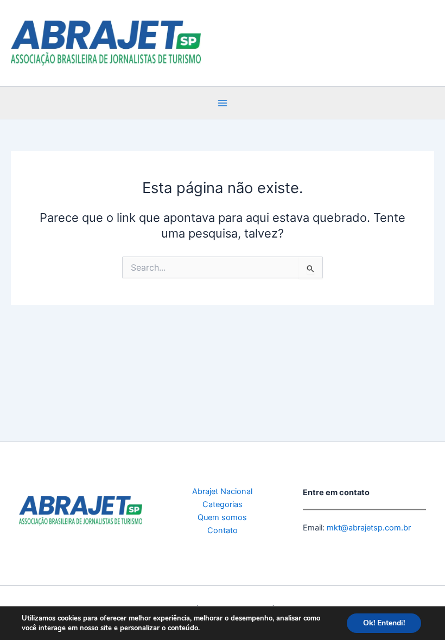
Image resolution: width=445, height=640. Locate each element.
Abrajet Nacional (222, 491)
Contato (222, 530)
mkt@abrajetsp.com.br (368, 528)
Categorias (222, 504)
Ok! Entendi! (384, 623)
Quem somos (222, 517)
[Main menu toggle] (222, 103)
